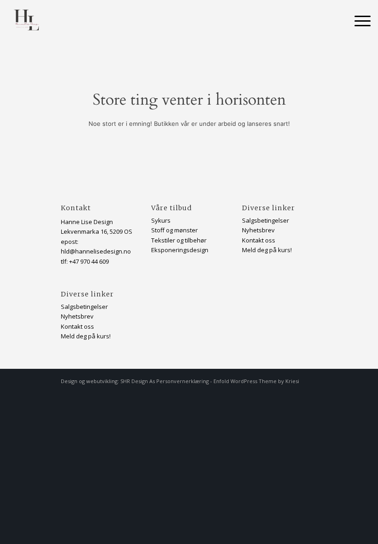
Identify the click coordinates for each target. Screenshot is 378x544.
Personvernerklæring (182, 381)
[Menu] (358, 20)
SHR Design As (137, 381)
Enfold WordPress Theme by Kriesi (256, 381)
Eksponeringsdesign (179, 250)
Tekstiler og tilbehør (179, 240)
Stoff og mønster (174, 230)
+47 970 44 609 (89, 261)
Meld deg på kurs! (86, 336)
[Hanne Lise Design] (28, 20)
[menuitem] (358, 20)
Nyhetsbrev (258, 230)
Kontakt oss (77, 326)
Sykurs (161, 220)
